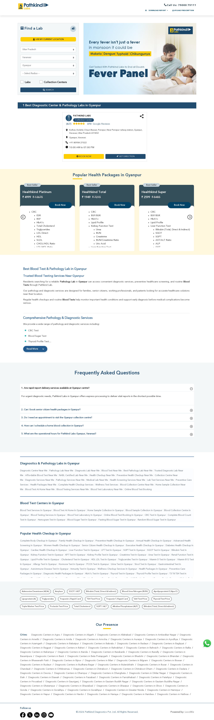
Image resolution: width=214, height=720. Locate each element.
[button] (84, 156)
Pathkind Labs (82, 116)
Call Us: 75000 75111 (181, 5)
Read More (32, 349)
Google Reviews (101, 124)
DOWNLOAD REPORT (157, 10)
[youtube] (51, 715)
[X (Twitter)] (30, 715)
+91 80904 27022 (78, 143)
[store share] (142, 117)
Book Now (60, 205)
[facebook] (23, 715)
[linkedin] (37, 715)
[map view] (73, 29)
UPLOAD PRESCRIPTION (184, 10)
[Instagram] (44, 715)
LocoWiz (189, 712)
